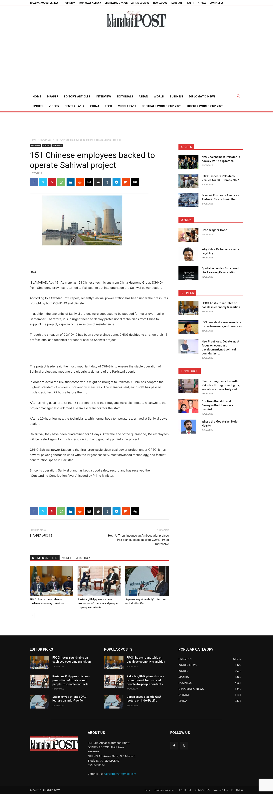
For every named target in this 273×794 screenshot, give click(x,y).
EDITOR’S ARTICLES (77, 96)
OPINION (70, 2)
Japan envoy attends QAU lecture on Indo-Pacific (69, 698)
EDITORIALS (125, 96)
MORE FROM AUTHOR (76, 558)
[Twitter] (43, 182)
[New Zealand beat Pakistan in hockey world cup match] (188, 162)
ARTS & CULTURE (140, 2)
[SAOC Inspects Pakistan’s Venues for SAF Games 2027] (188, 181)
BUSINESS (176, 96)
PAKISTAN (176, 2)
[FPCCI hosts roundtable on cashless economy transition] (51, 581)
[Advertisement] (136, 62)
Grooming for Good (214, 230)
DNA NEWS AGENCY (90, 2)
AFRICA (202, 2)
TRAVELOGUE (160, 2)
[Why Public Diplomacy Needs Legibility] (188, 254)
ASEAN (143, 96)
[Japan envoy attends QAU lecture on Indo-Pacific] (147, 581)
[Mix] (126, 182)
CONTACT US (216, 2)
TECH (108, 106)
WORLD (159, 96)
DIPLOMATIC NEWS (202, 96)
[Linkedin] (71, 182)
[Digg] (135, 182)
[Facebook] (34, 182)
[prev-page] (32, 615)
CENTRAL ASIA (75, 106)
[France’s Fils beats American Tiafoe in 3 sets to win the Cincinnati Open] (188, 200)
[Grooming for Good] (188, 235)
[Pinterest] (52, 182)
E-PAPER (52, 96)
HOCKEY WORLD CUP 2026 (205, 106)
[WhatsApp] (61, 182)
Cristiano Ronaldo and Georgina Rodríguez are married (217, 405)
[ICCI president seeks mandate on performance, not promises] (188, 327)
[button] (238, 97)
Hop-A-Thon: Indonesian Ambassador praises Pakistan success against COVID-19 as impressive (138, 540)
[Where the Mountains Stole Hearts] (188, 427)
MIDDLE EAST (127, 106)
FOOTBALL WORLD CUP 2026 (161, 106)
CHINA (94, 106)
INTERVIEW (103, 96)
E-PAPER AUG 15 (41, 535)
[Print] (98, 182)
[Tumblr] (107, 182)
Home (37, 96)
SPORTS (38, 106)
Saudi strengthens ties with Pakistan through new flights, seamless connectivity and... (221, 385)
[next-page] (38, 615)
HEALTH (190, 2)
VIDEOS (54, 106)
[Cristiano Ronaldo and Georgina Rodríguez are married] (188, 406)
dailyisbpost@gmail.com (120, 774)
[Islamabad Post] (136, 19)
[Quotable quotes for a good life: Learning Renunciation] (188, 273)
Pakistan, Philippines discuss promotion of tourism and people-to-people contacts (98, 603)
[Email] (89, 182)
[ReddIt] (80, 182)
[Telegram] (117, 182)
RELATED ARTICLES (44, 558)
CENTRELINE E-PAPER (116, 2)
